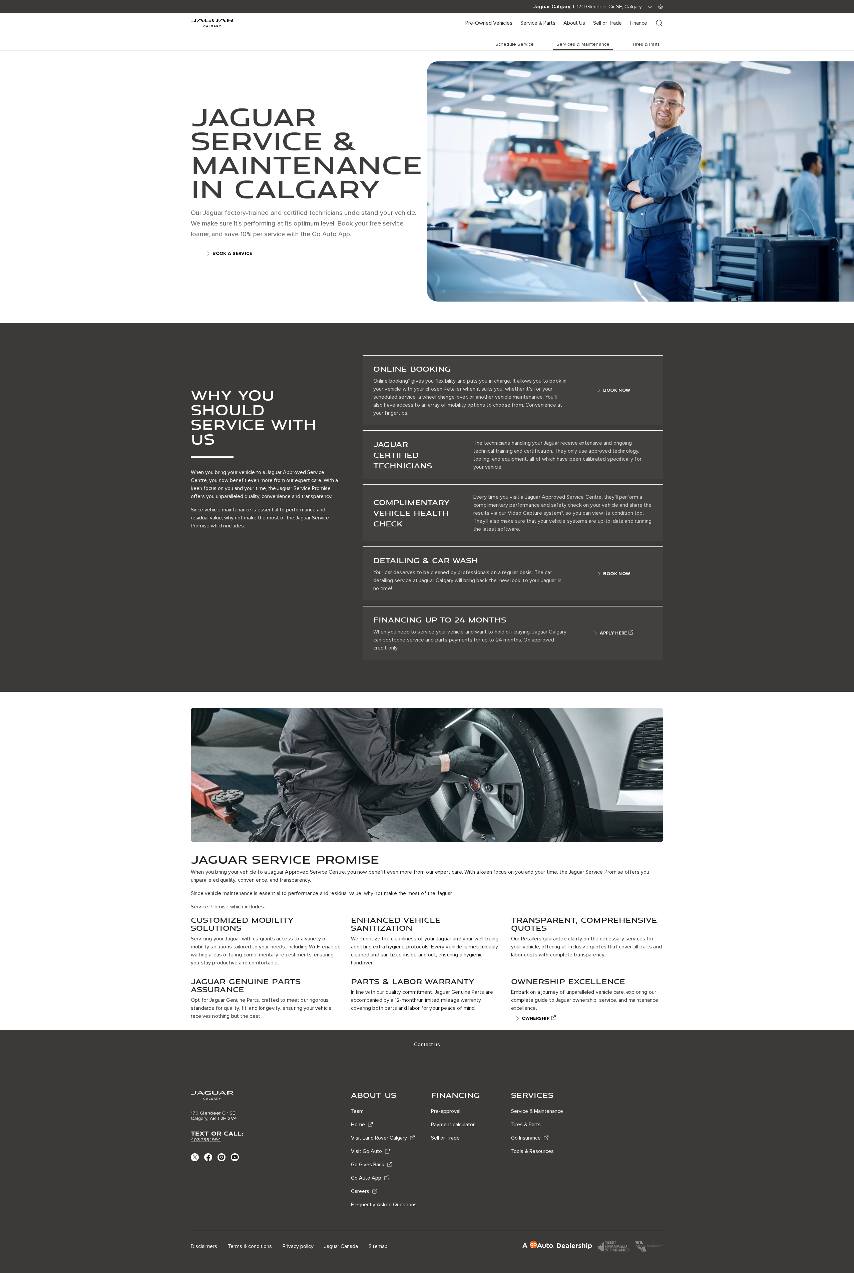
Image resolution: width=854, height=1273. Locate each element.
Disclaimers (204, 1246)
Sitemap (378, 1246)
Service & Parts (537, 23)
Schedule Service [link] (514, 44)
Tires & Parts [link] (646, 44)
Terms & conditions (250, 1246)
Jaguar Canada (341, 1246)
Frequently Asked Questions (384, 1204)
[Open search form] (659, 23)
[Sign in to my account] (660, 6)
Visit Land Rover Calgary (379, 1138)
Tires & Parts (526, 1124)
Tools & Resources (532, 1151)
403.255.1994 (206, 1140)
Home (358, 1124)
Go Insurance (526, 1138)
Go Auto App (366, 1178)
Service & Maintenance (537, 1111)
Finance (638, 23)
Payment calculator (453, 1124)
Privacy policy (298, 1246)
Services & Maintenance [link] (582, 44)
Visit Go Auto (366, 1151)
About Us (574, 23)
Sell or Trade (607, 23)
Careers (360, 1191)
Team (357, 1111)
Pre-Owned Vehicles (488, 23)
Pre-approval (445, 1111)
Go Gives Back (367, 1164)
